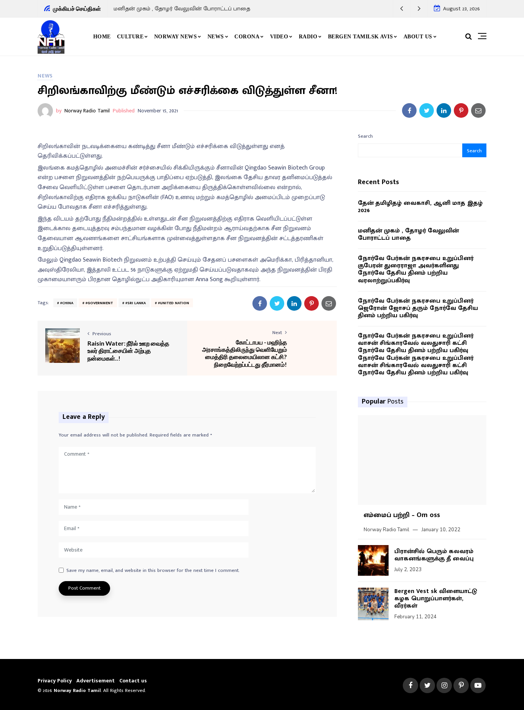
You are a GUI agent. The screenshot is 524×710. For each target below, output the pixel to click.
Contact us (133, 680)
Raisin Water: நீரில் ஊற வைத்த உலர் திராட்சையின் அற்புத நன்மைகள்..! (128, 350)
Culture (130, 37)
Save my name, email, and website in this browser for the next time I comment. (152, 571)
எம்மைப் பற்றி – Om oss (402, 515)
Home (102, 37)
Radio (308, 37)
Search (365, 136)
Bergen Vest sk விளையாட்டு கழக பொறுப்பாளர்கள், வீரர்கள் (435, 598)
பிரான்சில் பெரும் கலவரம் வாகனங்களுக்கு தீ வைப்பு (434, 555)
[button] (401, 8)
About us (418, 37)
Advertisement (95, 680)
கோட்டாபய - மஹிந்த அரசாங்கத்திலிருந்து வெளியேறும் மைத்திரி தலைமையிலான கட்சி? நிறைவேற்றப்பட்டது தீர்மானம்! (244, 353)
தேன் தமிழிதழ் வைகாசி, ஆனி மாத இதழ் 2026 (420, 206)
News (216, 37)
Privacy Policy (55, 680)
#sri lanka (135, 303)
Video (279, 37)
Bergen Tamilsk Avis (360, 37)
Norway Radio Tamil (87, 110)
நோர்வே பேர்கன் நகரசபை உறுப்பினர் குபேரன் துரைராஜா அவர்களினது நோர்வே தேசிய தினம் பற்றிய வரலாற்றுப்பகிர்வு (415, 269)
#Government (99, 303)
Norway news (175, 37)
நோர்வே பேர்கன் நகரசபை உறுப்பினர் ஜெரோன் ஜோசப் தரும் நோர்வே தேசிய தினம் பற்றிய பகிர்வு (418, 308)
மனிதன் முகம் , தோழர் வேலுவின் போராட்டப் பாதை (182, 8)
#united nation (173, 303)
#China (66, 303)
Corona (246, 37)
